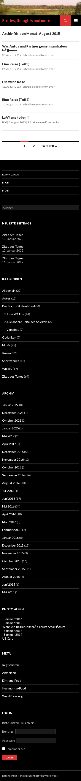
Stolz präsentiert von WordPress (39, 775)
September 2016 (13, 475)
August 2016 (11, 483)
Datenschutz (9, 775)
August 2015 (11, 576)
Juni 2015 (8, 584)
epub (5, 182)
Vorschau (12, 329)
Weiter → (50, 146)
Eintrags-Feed (11, 680)
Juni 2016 (8, 498)
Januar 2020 (10, 428)
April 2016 (9, 514)
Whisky (7, 368)
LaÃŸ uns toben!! (15, 117)
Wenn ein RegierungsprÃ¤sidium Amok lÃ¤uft (33, 627)
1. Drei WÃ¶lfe (14, 314)
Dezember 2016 (13, 452)
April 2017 (9, 444)
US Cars (7, 638)
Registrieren (10, 665)
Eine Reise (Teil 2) (15, 100)
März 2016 (9, 522)
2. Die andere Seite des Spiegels (26, 322)
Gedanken (9, 337)
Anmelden (9, 673)
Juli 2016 (8, 491)
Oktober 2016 (11, 467)
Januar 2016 (10, 537)
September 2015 (13, 569)
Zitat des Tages (12, 235)
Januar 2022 (10, 405)
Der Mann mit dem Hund (18, 306)
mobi (5, 190)
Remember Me (15, 749)
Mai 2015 (8, 592)
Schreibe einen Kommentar (39, 55)
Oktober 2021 (11, 420)
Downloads (10, 174)
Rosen (6, 353)
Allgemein (9, 290)
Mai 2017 (8, 436)
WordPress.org (12, 696)
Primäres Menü (76, 20)
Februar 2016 (11, 530)
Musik (6, 345)
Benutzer (8, 731)
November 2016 (13, 459)
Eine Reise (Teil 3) (15, 64)
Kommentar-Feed (14, 688)
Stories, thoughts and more (26, 20)
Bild (4, 122)
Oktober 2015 (11, 561)
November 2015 (13, 553)
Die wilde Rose (13, 82)
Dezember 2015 (13, 545)
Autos (6, 298)
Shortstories (10, 361)
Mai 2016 (8, 506)
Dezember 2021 (13, 412)
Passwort (8, 740)
